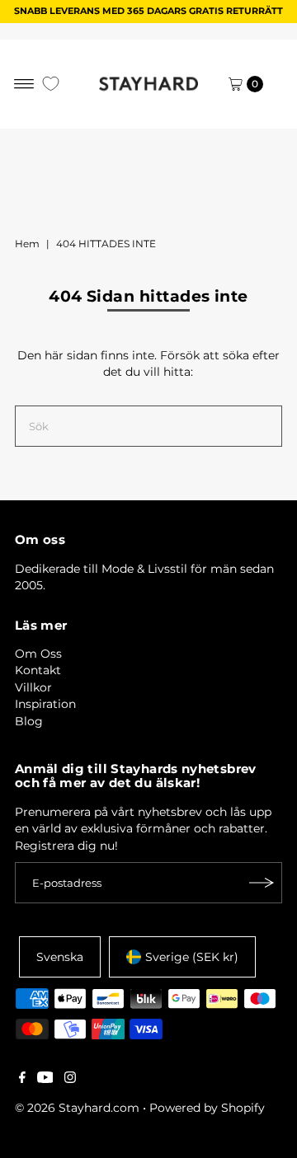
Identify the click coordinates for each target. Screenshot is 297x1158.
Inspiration (45, 703)
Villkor (33, 687)
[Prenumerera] (261, 882)
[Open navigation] (24, 84)
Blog (29, 721)
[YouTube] (45, 1079)
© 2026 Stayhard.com (77, 1107)
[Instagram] (70, 1079)
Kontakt (38, 670)
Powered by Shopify (207, 1107)
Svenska (59, 956)
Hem (27, 243)
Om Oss (38, 653)
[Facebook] (22, 1079)
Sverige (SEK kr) (191, 956)
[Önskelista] (51, 83)
